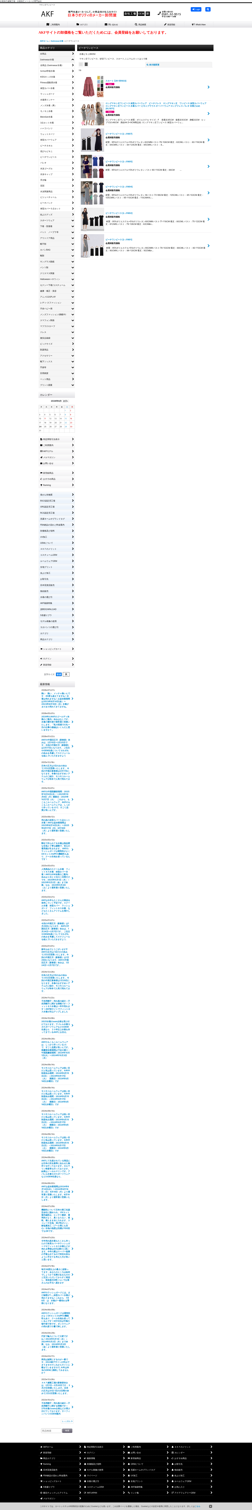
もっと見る (66, 1421)
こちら (197, 1506)
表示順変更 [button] (154, 64)
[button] (208, 9)
